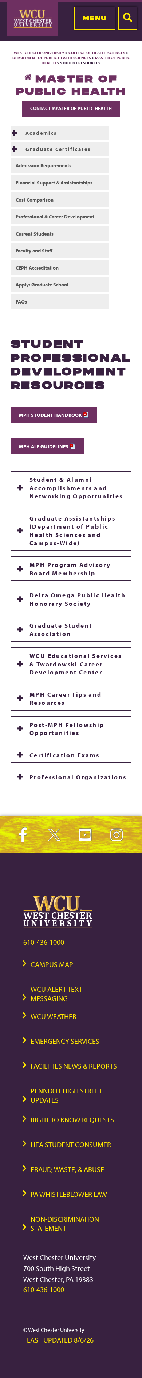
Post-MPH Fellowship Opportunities (66, 728)
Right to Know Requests (72, 1119)
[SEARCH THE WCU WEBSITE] (127, 18)
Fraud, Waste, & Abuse (67, 1169)
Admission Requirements (43, 165)
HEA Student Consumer (71, 1144)
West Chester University (39, 52)
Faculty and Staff (34, 250)
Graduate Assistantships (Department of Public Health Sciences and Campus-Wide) (72, 530)
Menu (95, 18)
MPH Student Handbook (51, 414)
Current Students (35, 233)
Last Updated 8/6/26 (60, 1339)
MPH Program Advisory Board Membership (70, 568)
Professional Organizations (77, 777)
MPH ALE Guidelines (44, 446)
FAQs (21, 301)
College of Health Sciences (96, 52)
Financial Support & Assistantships (54, 182)
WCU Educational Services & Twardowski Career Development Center (75, 663)
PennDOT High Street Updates (66, 1095)
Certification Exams (64, 755)
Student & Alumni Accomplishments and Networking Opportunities (76, 487)
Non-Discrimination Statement (65, 1223)
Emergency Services (65, 1041)
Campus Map (52, 964)
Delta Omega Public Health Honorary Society (77, 599)
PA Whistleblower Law (69, 1194)
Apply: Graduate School (42, 284)
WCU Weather (53, 1016)
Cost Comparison (35, 199)
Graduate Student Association (60, 629)
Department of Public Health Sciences (51, 57)
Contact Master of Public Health (71, 108)
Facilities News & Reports (74, 1065)
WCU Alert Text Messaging (56, 994)
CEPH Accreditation (37, 267)
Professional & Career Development (55, 216)
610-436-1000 (43, 942)
